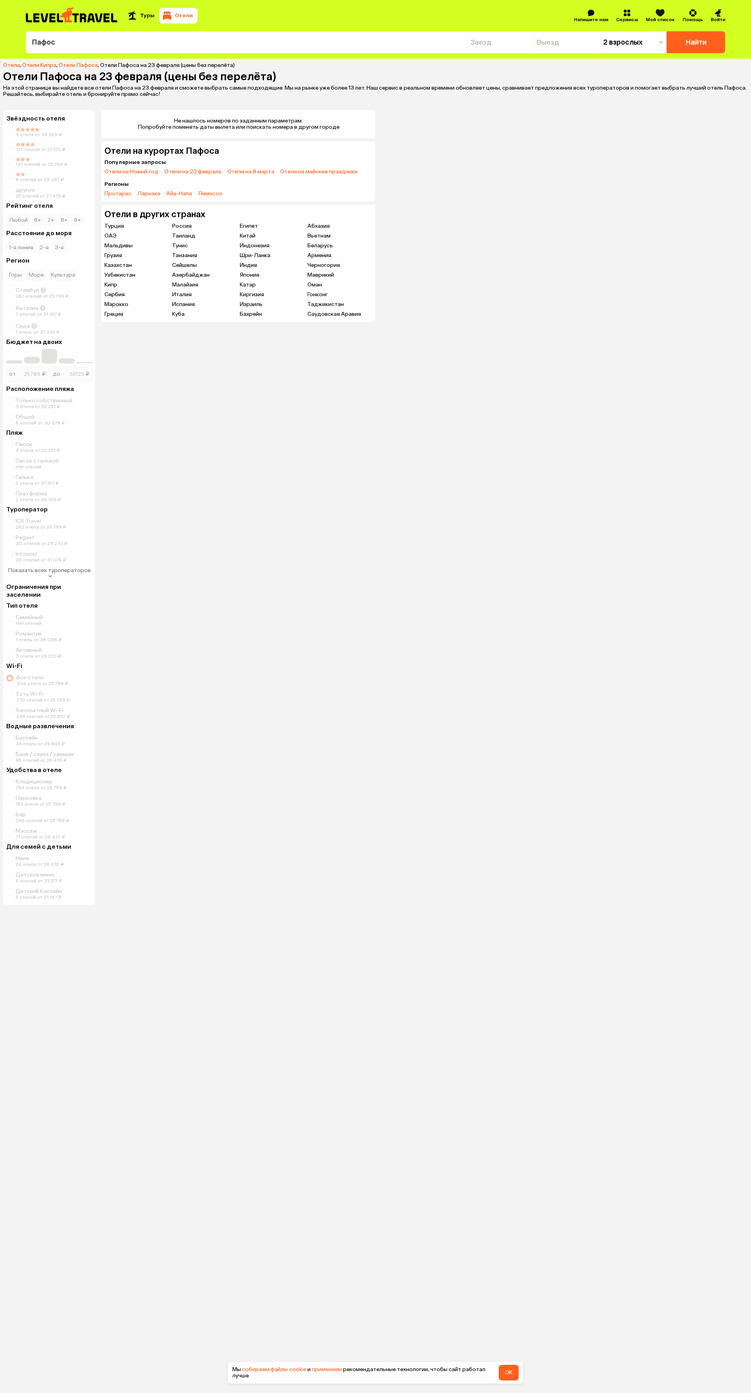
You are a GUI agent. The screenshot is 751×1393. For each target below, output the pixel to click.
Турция (114, 226)
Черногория (323, 265)
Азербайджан (191, 275)
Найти (696, 42)
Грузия (113, 255)
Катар (248, 284)
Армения (319, 255)
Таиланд (183, 235)
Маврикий (320, 275)
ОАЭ (110, 235)
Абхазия (318, 226)
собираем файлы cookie (274, 1369)
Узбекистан (119, 275)
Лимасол (210, 194)
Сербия (114, 294)
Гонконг (317, 294)
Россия (182, 226)
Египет (249, 226)
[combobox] (246, 42)
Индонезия (254, 245)
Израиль (251, 304)
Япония (249, 275)
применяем (327, 1369)
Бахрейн (251, 314)
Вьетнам (319, 235)
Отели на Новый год (131, 172)
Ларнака (148, 194)
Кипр (110, 284)
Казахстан (118, 265)
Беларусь (320, 245)
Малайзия (185, 284)
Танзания (184, 255)
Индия (248, 265)
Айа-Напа (179, 194)
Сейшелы (184, 265)
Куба (178, 314)
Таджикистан (325, 304)
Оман (314, 284)
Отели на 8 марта (250, 172)
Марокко (116, 304)
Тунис (180, 245)
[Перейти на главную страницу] (72, 15)
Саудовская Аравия (334, 314)
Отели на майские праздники (319, 172)
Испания (183, 304)
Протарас (117, 194)
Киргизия (252, 294)
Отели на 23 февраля (192, 172)
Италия (182, 294)
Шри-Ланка (255, 255)
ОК (508, 1372)
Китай (247, 235)
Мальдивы (118, 245)
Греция (113, 314)
